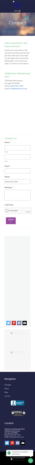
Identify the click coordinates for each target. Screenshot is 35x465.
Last (6, 161)
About (6, 388)
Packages (7, 385)
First (6, 152)
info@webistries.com (18, 88)
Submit (11, 220)
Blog (6, 392)
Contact (7, 396)
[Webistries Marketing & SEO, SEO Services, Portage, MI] (17, 403)
